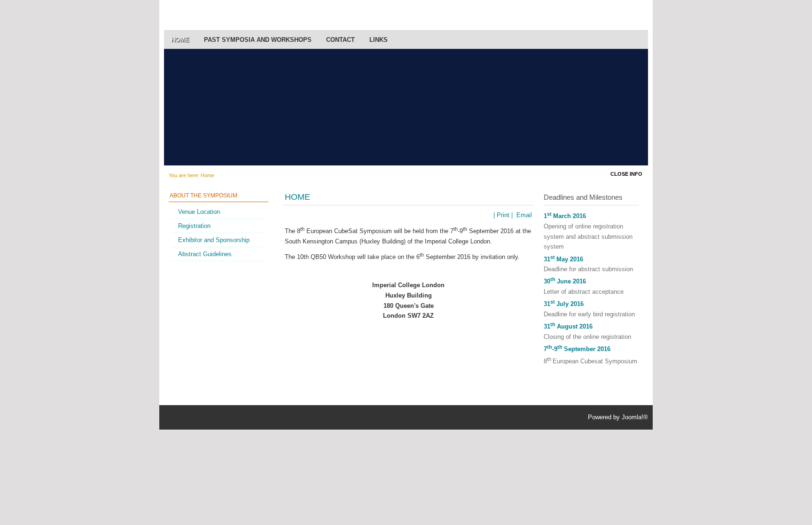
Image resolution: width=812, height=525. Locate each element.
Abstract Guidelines (205, 254)
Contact (340, 39)
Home (180, 39)
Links (378, 39)
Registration (194, 225)
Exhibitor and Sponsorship (214, 239)
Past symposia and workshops (258, 39)
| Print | (503, 215)
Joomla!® (635, 417)
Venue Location (199, 211)
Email (523, 215)
